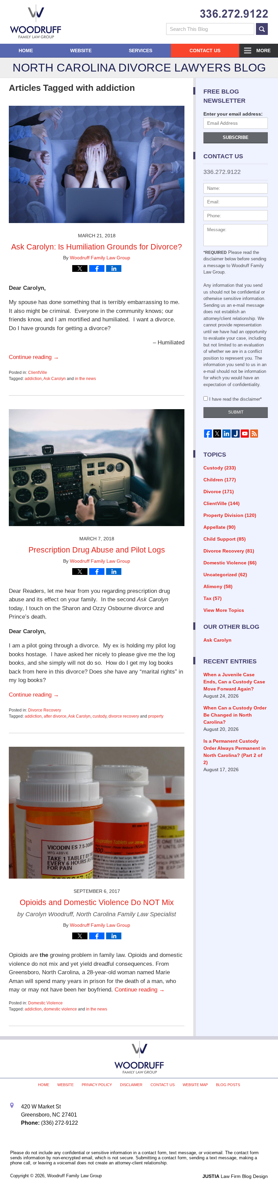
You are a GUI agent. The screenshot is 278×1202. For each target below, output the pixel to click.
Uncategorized (225, 574)
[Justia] (235, 433)
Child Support (224, 539)
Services (140, 50)
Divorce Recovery (44, 710)
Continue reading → (34, 357)
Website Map (195, 1085)
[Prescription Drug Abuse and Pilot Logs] (96, 531)
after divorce (55, 716)
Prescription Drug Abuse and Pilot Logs (96, 549)
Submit (235, 412)
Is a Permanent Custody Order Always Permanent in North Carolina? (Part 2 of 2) (234, 751)
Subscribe (236, 137)
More (263, 50)
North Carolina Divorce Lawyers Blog (35, 21)
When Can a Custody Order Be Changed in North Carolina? (234, 715)
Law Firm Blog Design (235, 1176)
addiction (33, 378)
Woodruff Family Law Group (74, 1175)
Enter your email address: (233, 114)
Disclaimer (131, 1085)
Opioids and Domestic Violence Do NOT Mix (97, 902)
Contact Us (205, 50)
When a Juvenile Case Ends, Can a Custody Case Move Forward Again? (234, 682)
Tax (212, 598)
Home (26, 50)
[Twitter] (217, 433)
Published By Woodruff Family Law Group (234, 13)
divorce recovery (123, 716)
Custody (219, 467)
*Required (215, 252)
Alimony (218, 586)
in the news (85, 378)
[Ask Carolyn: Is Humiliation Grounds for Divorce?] (96, 228)
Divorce (218, 491)
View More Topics (223, 610)
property (155, 716)
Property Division (229, 515)
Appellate (219, 527)
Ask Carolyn (54, 378)
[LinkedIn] (226, 433)
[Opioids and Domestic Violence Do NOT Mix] (96, 883)
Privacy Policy (97, 1085)
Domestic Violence (45, 1003)
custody (99, 716)
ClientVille (37, 372)
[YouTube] (245, 433)
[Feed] (254, 433)
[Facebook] (208, 433)
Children (219, 479)
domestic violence (60, 1009)
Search (262, 29)
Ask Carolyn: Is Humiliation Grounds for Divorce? (96, 246)
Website (81, 50)
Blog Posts (228, 1085)
